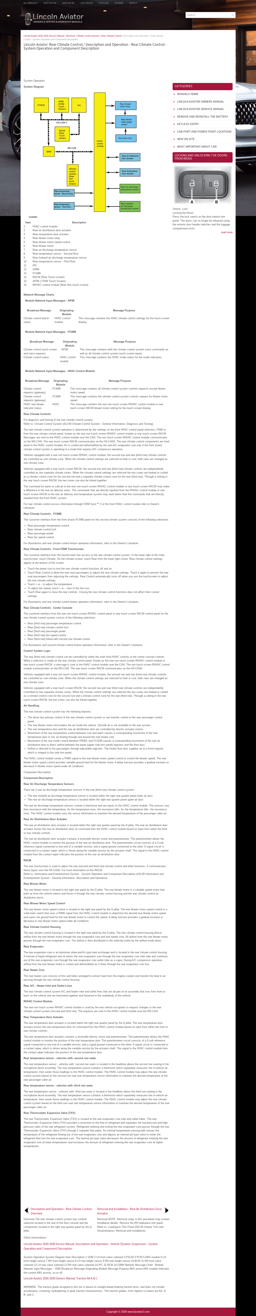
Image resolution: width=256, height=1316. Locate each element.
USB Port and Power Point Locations (204, 131)
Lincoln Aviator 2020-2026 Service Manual (44, 36)
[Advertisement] (97, 65)
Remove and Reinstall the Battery (202, 116)
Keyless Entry (188, 124)
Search (133, 3)
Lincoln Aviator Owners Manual (200, 101)
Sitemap (119, 3)
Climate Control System (88, 36)
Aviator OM (49, 3)
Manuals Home (187, 94)
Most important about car (197, 146)
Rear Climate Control (111, 36)
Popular (104, 3)
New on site (186, 139)
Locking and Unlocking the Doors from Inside (201, 157)
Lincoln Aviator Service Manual (200, 109)
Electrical (70, 36)
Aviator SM (68, 3)
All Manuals (30, 3)
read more (227, 232)
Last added (86, 3)
